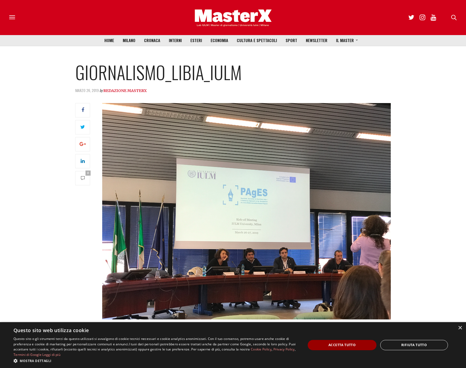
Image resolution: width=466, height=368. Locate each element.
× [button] (460, 328)
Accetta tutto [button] (342, 345)
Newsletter (316, 40)
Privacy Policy (284, 349)
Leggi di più (51, 354)
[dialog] (233, 345)
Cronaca (152, 40)
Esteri (196, 40)
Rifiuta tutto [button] (414, 345)
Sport (291, 40)
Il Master (345, 40)
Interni (175, 40)
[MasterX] (233, 17)
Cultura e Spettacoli (257, 40)
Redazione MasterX (125, 90)
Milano (129, 40)
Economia (219, 40)
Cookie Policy (261, 349)
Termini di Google (27, 354)
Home (109, 40)
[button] (155, 360)
